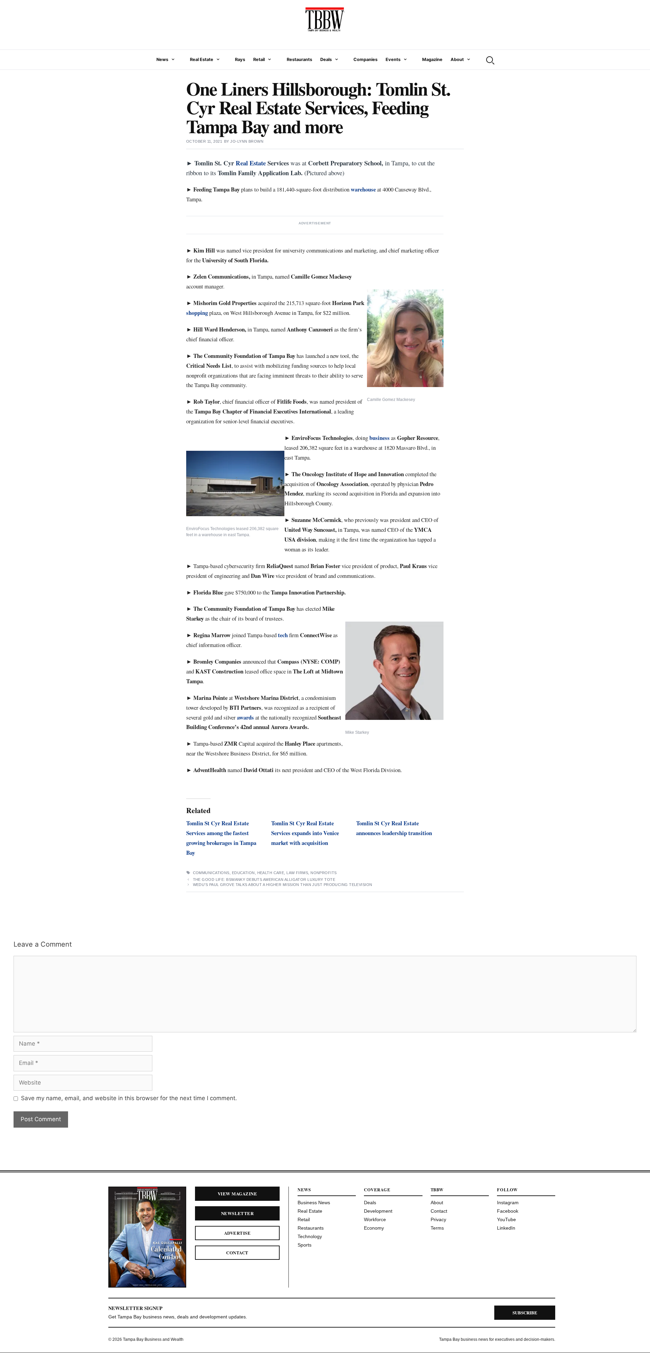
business (379, 437)
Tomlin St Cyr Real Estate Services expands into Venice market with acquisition (305, 833)
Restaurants (299, 59)
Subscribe (525, 1312)
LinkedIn (506, 1228)
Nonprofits (323, 873)
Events (393, 59)
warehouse (363, 189)
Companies (365, 59)
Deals (326, 59)
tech (283, 635)
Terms (437, 1228)
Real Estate (201, 59)
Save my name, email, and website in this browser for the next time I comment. (129, 1098)
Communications (211, 873)
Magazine (432, 59)
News (162, 59)
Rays (240, 59)
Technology (310, 1236)
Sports (304, 1245)
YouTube (506, 1219)
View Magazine (237, 1193)
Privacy (438, 1219)
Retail (259, 59)
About (457, 59)
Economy (374, 1228)
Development (378, 1211)
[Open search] (489, 59)
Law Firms (297, 873)
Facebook (507, 1211)
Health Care (270, 873)
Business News (314, 1202)
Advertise (237, 1233)
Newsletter (237, 1213)
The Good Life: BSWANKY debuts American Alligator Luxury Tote (264, 879)
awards (245, 717)
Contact (237, 1252)
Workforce (375, 1219)
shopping (197, 312)
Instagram (508, 1202)
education (243, 873)
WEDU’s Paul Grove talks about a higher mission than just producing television (282, 885)
